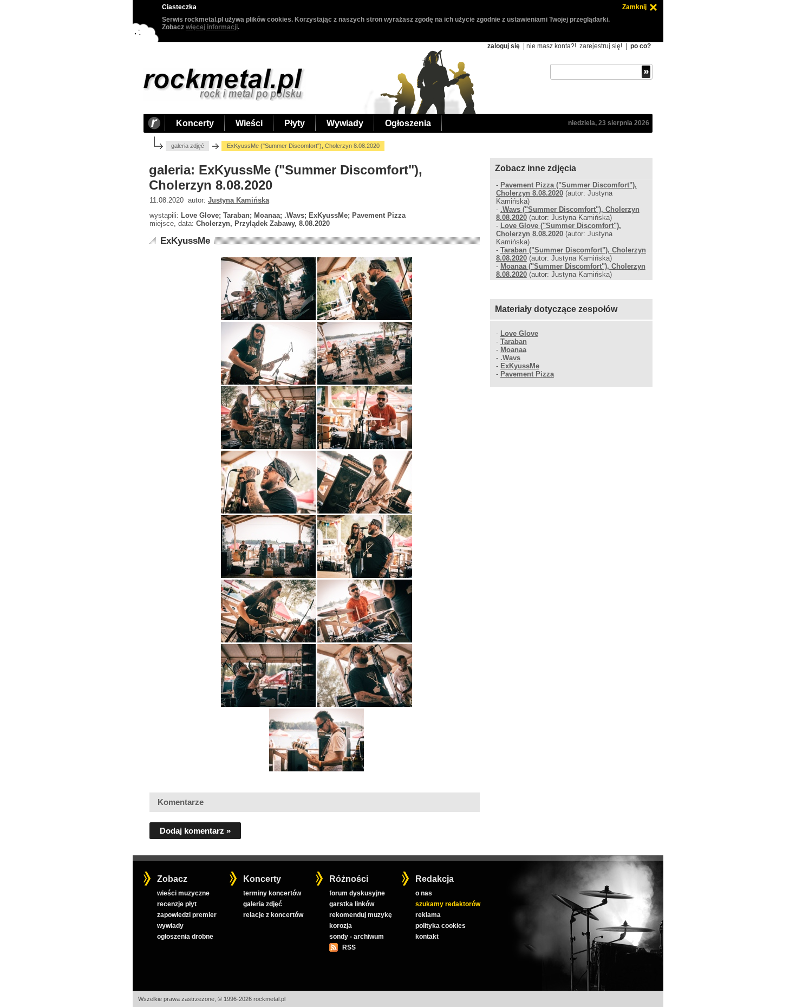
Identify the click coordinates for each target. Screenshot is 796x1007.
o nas (423, 893)
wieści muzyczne (183, 893)
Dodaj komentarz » (195, 830)
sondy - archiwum (356, 936)
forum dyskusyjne (357, 893)
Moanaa (513, 350)
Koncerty (195, 123)
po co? (640, 46)
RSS (348, 947)
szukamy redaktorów (447, 904)
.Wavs (510, 358)
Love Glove (519, 333)
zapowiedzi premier (187, 915)
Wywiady (345, 123)
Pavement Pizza (527, 374)
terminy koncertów (272, 893)
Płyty (294, 123)
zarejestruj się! (600, 46)
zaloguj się (503, 46)
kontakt (427, 936)
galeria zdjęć (187, 145)
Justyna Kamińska (238, 200)
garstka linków (351, 904)
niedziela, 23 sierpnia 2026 (608, 123)
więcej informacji (212, 27)
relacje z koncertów (273, 915)
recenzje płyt (177, 904)
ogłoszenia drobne (185, 936)
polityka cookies (440, 926)
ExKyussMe (185, 241)
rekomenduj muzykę (360, 915)
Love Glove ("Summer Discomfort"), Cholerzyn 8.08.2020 (558, 230)
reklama (428, 915)
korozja (340, 926)
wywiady (170, 926)
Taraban (513, 341)
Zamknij (634, 7)
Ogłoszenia (408, 123)
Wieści (249, 123)
